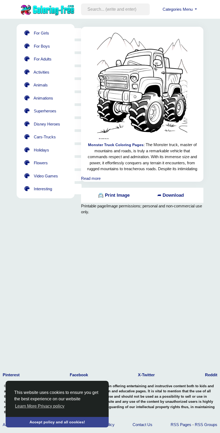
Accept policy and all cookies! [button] (57, 422)
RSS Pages (181, 424)
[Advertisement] (124, 290)
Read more (91, 178)
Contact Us (142, 424)
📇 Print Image (114, 195)
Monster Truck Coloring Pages (116, 145)
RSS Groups (206, 424)
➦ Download (170, 195)
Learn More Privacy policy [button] (39, 406)
